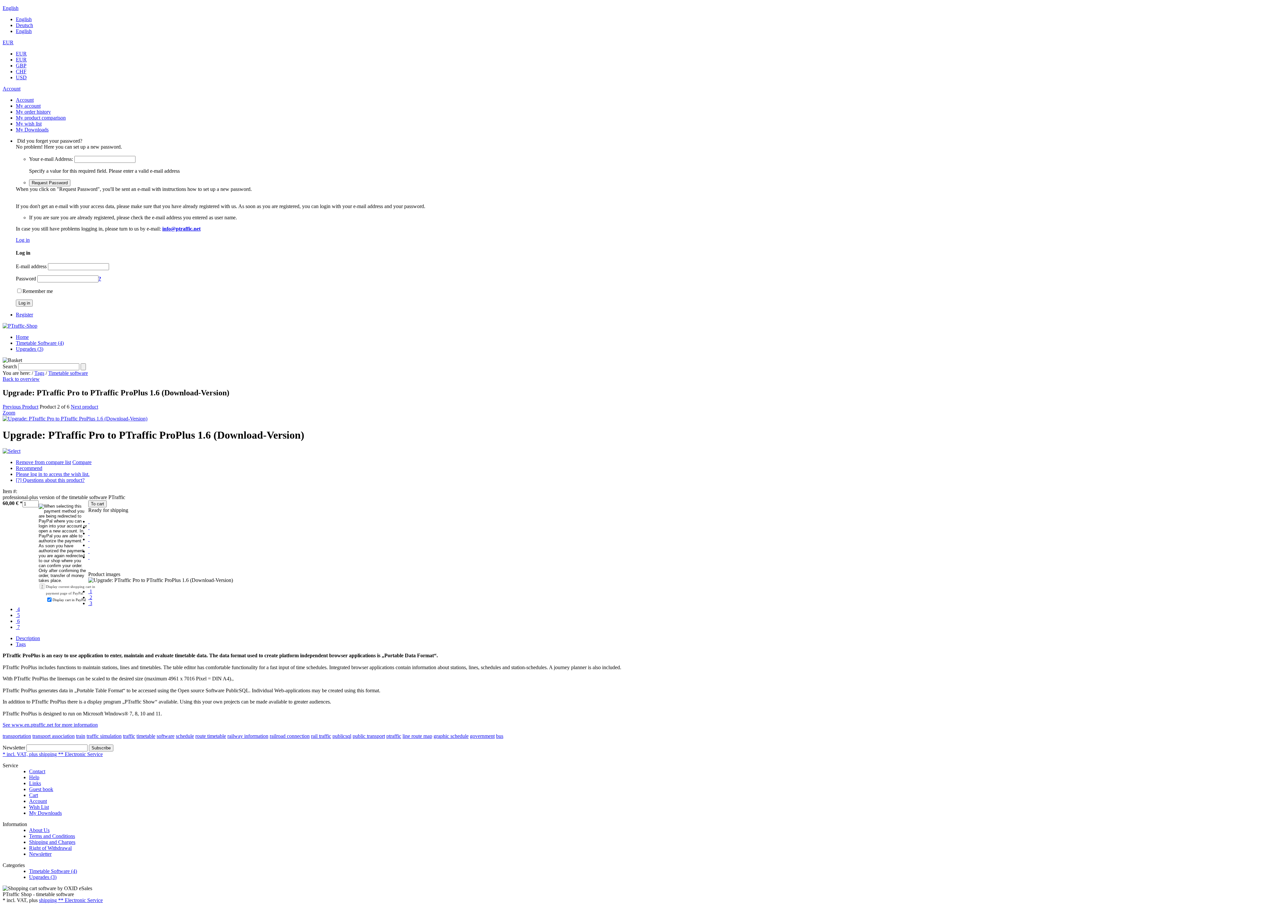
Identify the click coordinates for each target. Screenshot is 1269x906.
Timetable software (68, 373)
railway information (247, 736)
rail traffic (321, 736)
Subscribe (101, 747)
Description (28, 638)
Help (34, 777)
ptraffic (393, 736)
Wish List (39, 807)
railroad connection (290, 736)
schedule (185, 736)
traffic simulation (104, 736)
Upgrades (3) (29, 349)
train (80, 736)
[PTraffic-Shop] (20, 326)
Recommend (29, 468)
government (482, 736)
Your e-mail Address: (51, 159)
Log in (23, 240)
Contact (37, 771)
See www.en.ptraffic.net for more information (50, 725)
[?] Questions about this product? (50, 480)
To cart (97, 503)
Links (35, 783)
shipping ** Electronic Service (71, 900)
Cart (33, 795)
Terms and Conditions (52, 836)
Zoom (9, 413)
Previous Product (20, 407)
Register (24, 314)
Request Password (50, 182)
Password (26, 278)
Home (22, 337)
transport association (53, 736)
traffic (129, 736)
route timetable (210, 736)
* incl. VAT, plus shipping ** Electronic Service (53, 754)
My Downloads (45, 813)
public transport (369, 736)
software (165, 736)
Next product (84, 407)
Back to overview (21, 379)
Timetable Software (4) (40, 343)
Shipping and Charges (52, 842)
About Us (39, 830)
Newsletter (14, 747)
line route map (417, 736)
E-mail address (31, 266)
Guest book (41, 789)
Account (38, 801)
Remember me (37, 291)
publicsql (341, 736)
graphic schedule (451, 736)
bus (499, 736)
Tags (39, 373)
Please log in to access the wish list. (53, 474)
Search (10, 366)
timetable (145, 736)
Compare (82, 462)
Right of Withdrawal (50, 848)
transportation (17, 736)
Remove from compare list (43, 462)
